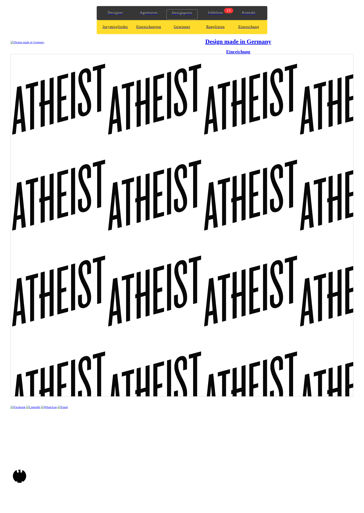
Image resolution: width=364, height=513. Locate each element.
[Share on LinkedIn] (33, 407)
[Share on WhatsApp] (49, 407)
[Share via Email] (63, 407)
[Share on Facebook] (18, 407)
